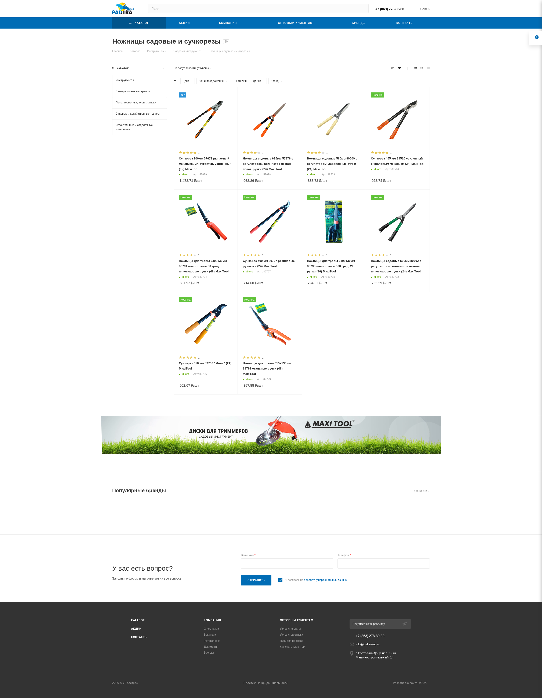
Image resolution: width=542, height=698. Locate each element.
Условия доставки (291, 634)
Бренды (209, 652)
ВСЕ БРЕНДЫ (422, 491)
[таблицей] (428, 68)
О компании (211, 628)
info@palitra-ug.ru (368, 644)
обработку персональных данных (325, 579)
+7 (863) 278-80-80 (389, 9)
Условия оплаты (290, 628)
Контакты (139, 637)
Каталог (138, 620)
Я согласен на (316, 579)
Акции (136, 628)
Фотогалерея (212, 640)
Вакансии (210, 634)
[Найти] (363, 8)
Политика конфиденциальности (265, 682)
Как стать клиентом (292, 646)
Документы (211, 646)
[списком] (422, 68)
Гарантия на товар (291, 640)
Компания (212, 620)
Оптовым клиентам (296, 620)
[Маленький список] (393, 68)
